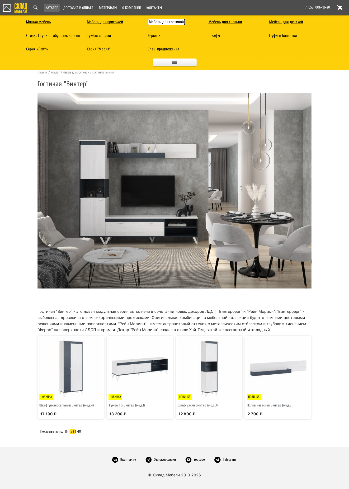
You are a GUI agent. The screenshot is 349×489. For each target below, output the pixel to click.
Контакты (154, 8)
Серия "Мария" (99, 49)
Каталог (52, 8)
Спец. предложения (163, 49)
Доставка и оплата (78, 8)
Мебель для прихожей (105, 22)
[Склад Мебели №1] (15, 7)
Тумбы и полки (99, 35)
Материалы (108, 8)
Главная (42, 72)
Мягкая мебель (38, 22)
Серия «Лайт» (37, 49)
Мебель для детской (286, 22)
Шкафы (214, 35)
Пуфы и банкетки (283, 35)
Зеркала (154, 35)
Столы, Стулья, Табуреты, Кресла (53, 35)
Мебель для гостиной (166, 22)
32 (72, 431)
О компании (131, 8)
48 (79, 431)
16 (66, 431)
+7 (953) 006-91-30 (316, 7)
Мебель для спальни (225, 22)
